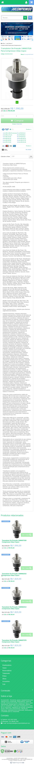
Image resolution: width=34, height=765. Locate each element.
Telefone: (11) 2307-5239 (9, 719)
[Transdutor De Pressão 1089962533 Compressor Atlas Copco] (17, 568)
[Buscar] (25, 18)
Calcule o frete (5, 156)
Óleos (4, 678)
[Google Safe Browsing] (18, 751)
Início (3, 43)
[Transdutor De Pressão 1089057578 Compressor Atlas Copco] (17, 635)
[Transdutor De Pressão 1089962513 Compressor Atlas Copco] (17, 601)
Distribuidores (6, 665)
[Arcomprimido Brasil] (17, 9)
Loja (3, 684)
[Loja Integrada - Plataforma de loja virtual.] (17, 762)
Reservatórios (6, 670)
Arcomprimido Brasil (28, 54)
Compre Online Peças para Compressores (11, 45)
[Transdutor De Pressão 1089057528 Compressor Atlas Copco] (17, 535)
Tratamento (6, 673)
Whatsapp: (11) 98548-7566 (10, 721)
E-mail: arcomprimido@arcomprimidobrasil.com (16, 723)
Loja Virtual (9, 43)
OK (31, 156)
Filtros (4, 676)
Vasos (4, 668)
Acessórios (6, 681)
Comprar (19, 120)
